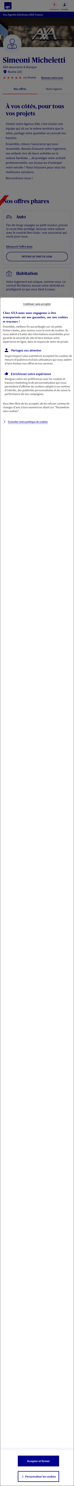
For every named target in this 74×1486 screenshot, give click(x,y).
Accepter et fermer (38, 1461)
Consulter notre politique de (28, 421)
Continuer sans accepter (37, 304)
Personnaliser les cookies (40, 1476)
